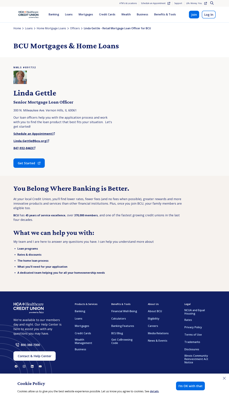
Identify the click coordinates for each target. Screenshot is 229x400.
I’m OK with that (190, 386)
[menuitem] (53, 14)
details (154, 391)
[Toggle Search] (212, 3)
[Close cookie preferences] (224, 378)
